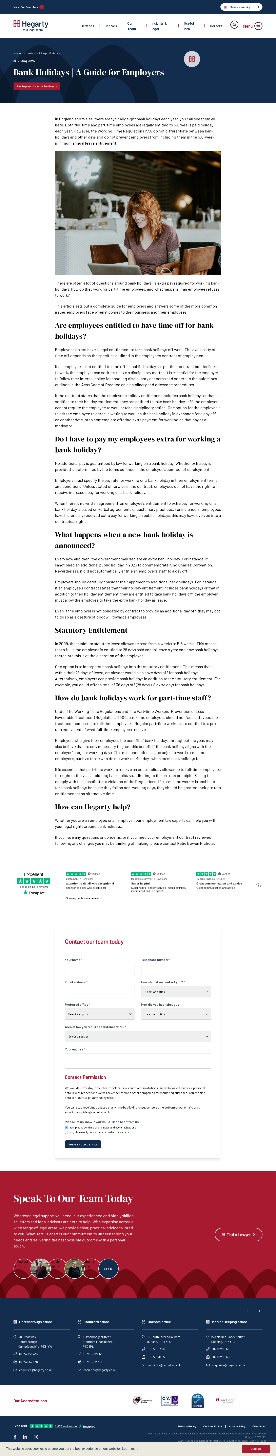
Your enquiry (75, 1049)
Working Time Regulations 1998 (125, 130)
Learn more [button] (130, 1448)
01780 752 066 (92, 1354)
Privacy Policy (187, 1426)
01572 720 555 (157, 1357)
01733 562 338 (28, 1362)
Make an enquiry (240, 7)
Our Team (131, 26)
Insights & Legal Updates (43, 53)
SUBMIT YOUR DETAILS (83, 1144)
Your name (73, 960)
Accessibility (237, 1426)
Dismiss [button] (256, 1448)
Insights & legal (159, 26)
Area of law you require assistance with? (95, 1027)
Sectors (110, 26)
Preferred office (77, 1004)
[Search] (234, 25)
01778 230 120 (221, 1349)
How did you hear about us (160, 1004)
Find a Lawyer (238, 1234)
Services (87, 26)
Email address (76, 982)
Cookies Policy (212, 1426)
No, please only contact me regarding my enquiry (99, 1132)
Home (17, 53)
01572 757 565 (157, 1349)
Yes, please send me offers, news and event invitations (103, 1127)
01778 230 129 (221, 1357)
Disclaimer (259, 1426)
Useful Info (189, 26)
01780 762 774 (92, 1362)
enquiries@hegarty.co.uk (93, 1112)
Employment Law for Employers (37, 86)
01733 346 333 (28, 1354)
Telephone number (156, 960)
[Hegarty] (31, 25)
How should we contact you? (163, 982)
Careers (216, 26)
